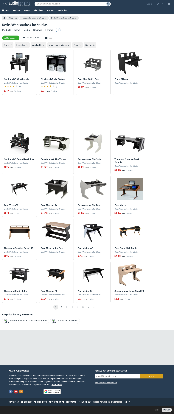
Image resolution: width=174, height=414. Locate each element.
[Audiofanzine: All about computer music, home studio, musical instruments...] (16, 3)
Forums (49, 30)
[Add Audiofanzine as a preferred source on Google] (52, 391)
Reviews (17, 10)
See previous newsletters (106, 382)
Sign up (151, 376)
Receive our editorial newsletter (111, 371)
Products (6, 30)
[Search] (108, 4)
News (17, 30)
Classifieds (38, 10)
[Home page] (4, 18)
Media (27, 30)
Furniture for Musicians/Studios (34, 18)
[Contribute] (58, 30)
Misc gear (13, 18)
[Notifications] (169, 3)
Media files (62, 10)
